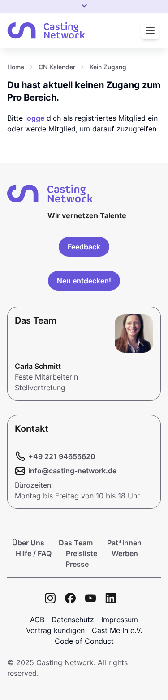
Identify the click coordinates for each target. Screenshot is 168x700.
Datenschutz (73, 619)
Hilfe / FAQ (34, 553)
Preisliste (81, 553)
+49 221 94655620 (61, 456)
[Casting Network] (46, 30)
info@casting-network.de (72, 470)
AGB (37, 619)
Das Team (76, 542)
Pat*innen (124, 542)
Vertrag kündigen (55, 630)
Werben (125, 553)
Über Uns (28, 542)
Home (15, 67)
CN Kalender (57, 67)
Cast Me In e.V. (117, 630)
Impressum (119, 619)
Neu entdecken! (84, 280)
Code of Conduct (84, 641)
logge (34, 118)
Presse (77, 564)
